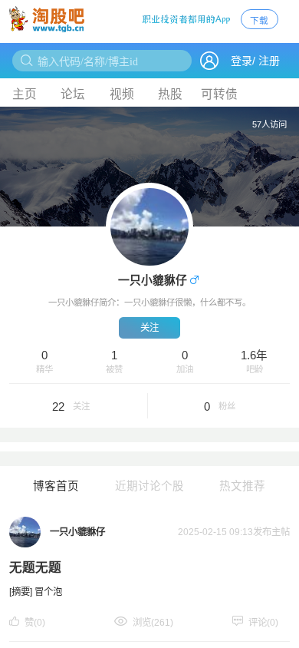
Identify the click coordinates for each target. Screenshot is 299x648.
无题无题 (35, 567)
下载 (259, 20)
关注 (149, 327)
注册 (269, 61)
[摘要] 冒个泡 (35, 592)
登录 (241, 61)
